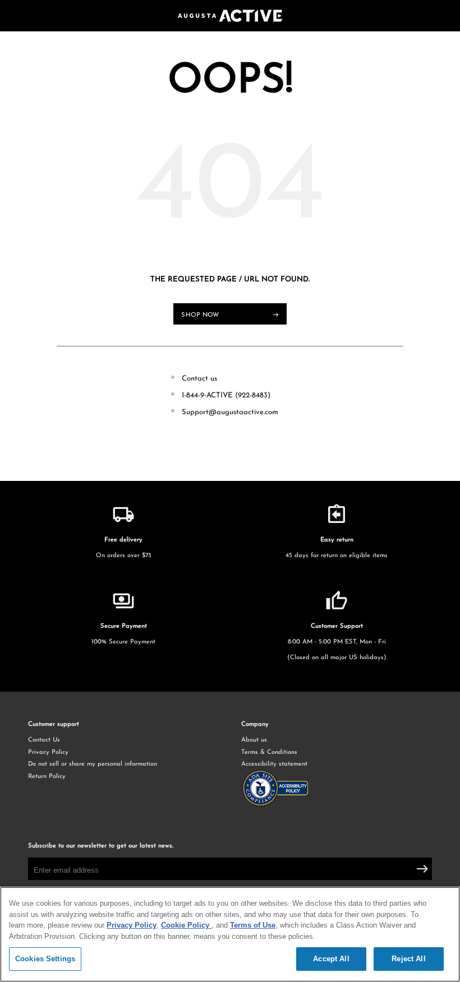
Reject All (408, 959)
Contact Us (44, 740)
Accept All (331, 959)
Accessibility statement (274, 764)
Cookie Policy (186, 925)
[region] (230, 934)
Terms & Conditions (269, 752)
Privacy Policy (48, 752)
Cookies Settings (45, 959)
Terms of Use (252, 925)
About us (254, 740)
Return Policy (47, 776)
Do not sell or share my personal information (92, 764)
